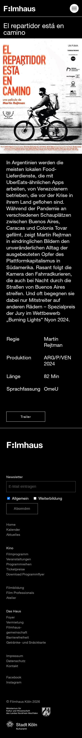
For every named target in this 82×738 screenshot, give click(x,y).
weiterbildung (50, 499)
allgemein (20, 499)
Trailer (26, 417)
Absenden (22, 508)
